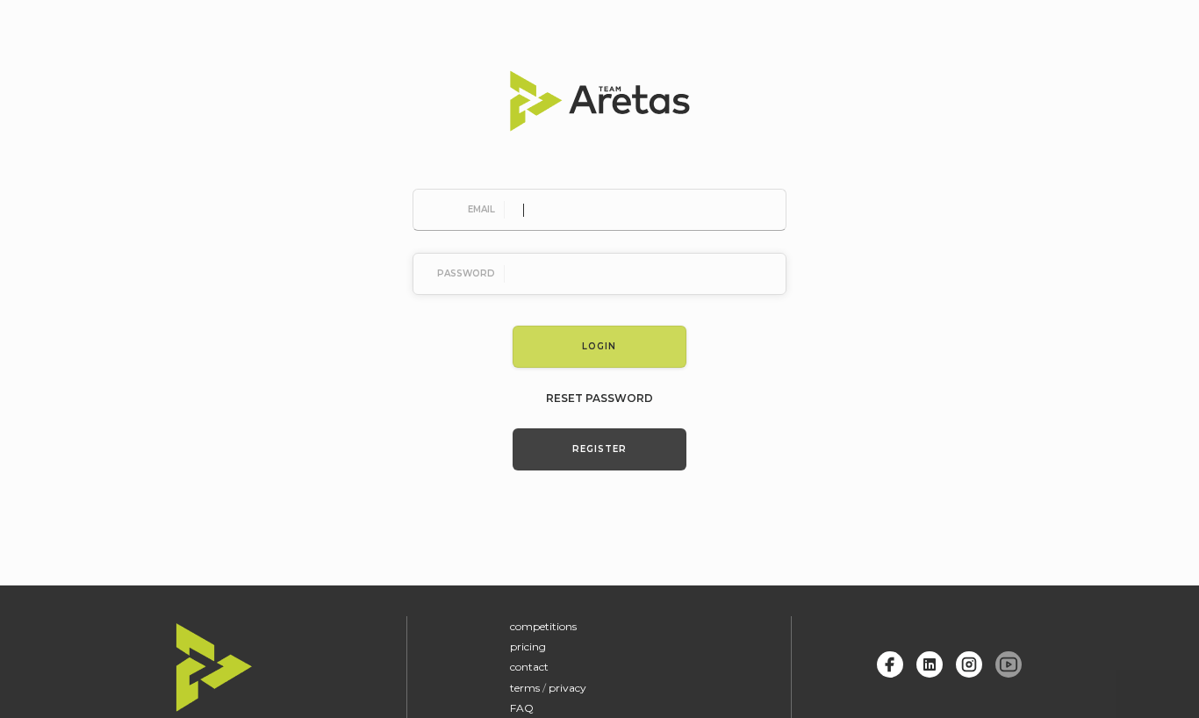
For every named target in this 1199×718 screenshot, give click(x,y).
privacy (567, 687)
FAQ (522, 707)
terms (525, 687)
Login (599, 346)
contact (529, 666)
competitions (543, 626)
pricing (528, 646)
